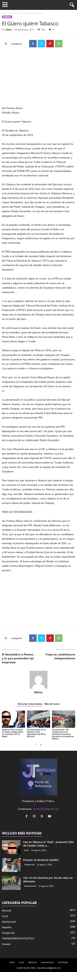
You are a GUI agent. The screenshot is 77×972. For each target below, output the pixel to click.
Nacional (6, 910)
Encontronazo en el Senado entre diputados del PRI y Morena (36, 733)
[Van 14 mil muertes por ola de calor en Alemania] (11, 883)
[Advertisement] (38, 78)
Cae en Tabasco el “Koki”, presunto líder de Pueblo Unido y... (48, 843)
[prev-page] (36, 745)
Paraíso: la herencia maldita (41, 860)
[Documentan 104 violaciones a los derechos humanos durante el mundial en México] (63, 719)
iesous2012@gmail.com (46, 809)
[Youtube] (50, 816)
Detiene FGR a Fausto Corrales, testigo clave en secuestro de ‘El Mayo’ (12, 733)
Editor (9, 29)
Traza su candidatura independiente (60, 656)
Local (26, 850)
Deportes (7, 927)
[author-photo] (38, 680)
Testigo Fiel (29, 864)
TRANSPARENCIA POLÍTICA (18, 938)
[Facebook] (33, 43)
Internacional (30, 886)
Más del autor (52, 703)
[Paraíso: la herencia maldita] (11, 865)
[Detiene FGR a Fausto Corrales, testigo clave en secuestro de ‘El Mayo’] (13, 719)
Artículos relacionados (30, 703)
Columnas (63, 962)
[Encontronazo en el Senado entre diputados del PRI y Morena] (38, 719)
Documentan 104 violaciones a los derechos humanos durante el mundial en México (63, 734)
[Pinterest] (50, 43)
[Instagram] (35, 816)
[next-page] (41, 745)
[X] (41, 43)
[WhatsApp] (58, 43)
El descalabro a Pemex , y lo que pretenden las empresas (18, 658)
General (13, 13)
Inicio (4, 13)
